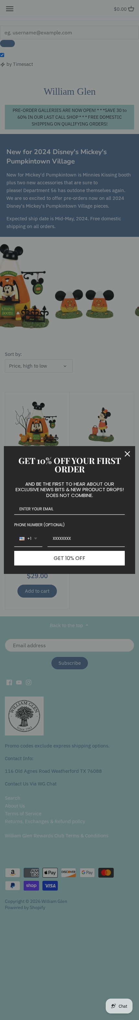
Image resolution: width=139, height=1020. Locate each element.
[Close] (127, 454)
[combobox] (28, 539)
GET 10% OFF (69, 558)
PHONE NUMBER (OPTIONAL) (39, 525)
